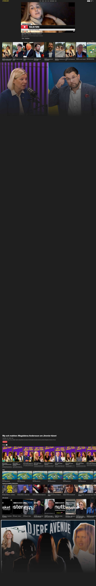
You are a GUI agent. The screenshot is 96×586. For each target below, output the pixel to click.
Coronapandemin (27, 38)
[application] (48, 17)
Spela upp (5, 441)
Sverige (23, 38)
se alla (93, 445)
